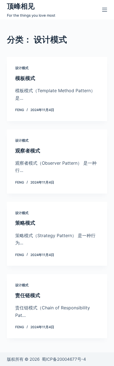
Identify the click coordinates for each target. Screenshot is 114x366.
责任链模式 (27, 295)
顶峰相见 (21, 6)
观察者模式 (27, 151)
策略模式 (25, 223)
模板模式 (25, 78)
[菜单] (104, 9)
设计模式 (21, 68)
